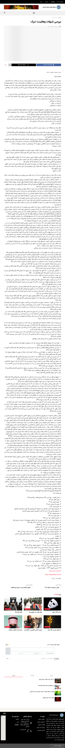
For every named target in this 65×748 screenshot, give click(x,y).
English (53, 2)
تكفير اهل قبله (18, 612)
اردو (41, 2)
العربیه (46, 2)
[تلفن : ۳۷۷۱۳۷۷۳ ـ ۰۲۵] (31, 731)
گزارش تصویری (41, 730)
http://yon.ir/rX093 (55, 571)
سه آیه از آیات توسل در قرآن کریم (46, 679)
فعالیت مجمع (41, 725)
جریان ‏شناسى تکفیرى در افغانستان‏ (33, 630)
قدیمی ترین (50, 658)
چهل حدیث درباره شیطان (48, 697)
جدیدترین (43, 658)
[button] (34, 13)
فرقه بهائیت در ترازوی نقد (35, 612)
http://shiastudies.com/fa (53, 575)
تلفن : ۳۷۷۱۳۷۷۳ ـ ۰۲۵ (24, 731)
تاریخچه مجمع (41, 722)
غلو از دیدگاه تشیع (57, 612)
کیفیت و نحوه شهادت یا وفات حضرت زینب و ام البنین (42, 691)
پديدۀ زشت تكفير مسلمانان (15, 630)
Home (59, 18)
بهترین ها (56, 658)
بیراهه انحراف (54, 18)
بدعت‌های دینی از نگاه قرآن (55, 630)
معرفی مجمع (42, 719)
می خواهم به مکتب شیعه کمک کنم (46, 685)
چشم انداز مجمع (41, 728)
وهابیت (53, 578)
